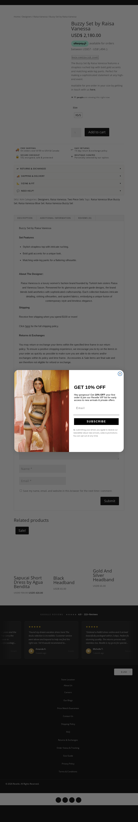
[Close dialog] (120, 374)
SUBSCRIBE (96, 421)
